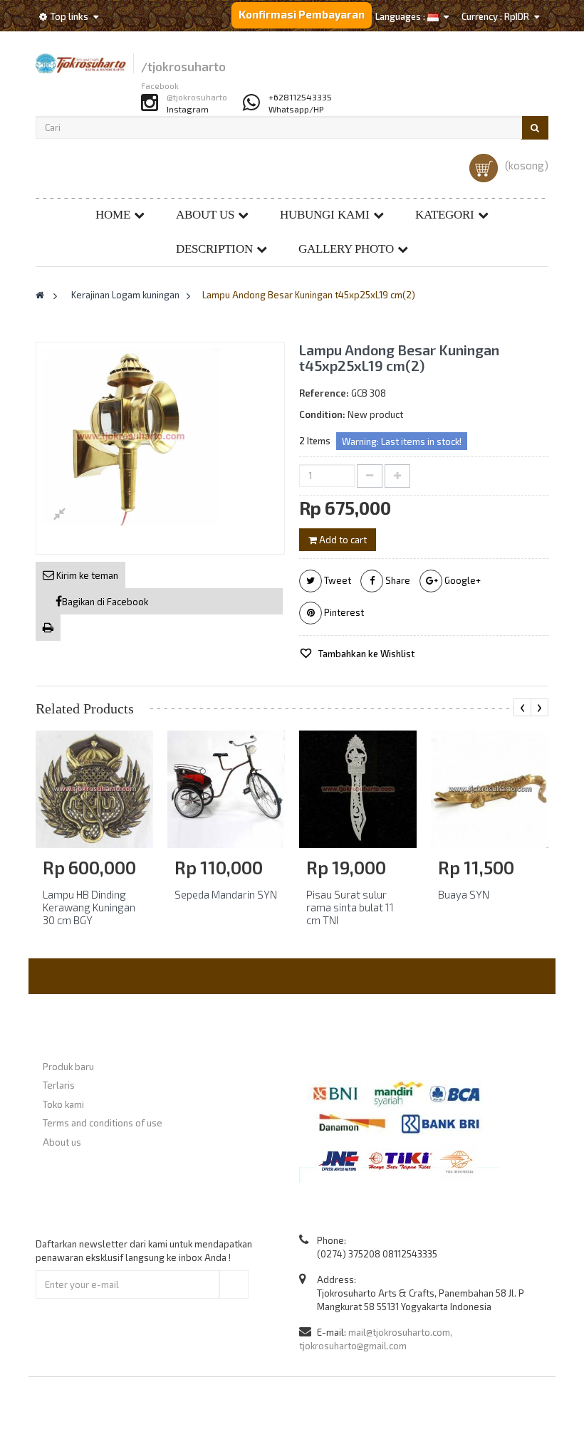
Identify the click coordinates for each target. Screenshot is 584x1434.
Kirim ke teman (86, 575)
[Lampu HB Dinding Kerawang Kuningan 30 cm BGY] (94, 788)
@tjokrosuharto (197, 97)
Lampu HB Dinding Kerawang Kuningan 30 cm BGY (89, 907)
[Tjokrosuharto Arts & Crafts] (81, 63)
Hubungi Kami (325, 214)
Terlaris (59, 1085)
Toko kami (63, 1104)
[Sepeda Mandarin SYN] (226, 788)
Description (214, 249)
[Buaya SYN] (489, 788)
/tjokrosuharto (183, 66)
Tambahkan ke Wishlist (365, 653)
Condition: (322, 414)
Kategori (444, 214)
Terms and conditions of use (102, 1123)
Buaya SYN (463, 894)
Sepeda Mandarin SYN (225, 894)
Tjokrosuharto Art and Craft (330, 1405)
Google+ (461, 580)
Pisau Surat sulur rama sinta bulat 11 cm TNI (350, 907)
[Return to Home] (40, 294)
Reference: (324, 393)
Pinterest (343, 612)
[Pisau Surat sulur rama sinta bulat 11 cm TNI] (358, 788)
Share (396, 580)
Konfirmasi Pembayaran (302, 14)
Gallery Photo (346, 249)
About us (205, 214)
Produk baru (68, 1066)
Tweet (336, 580)
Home (112, 214)
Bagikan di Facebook (105, 601)
